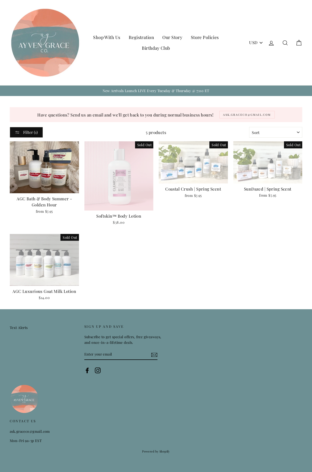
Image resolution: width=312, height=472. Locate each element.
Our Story (172, 37)
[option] (156, 91)
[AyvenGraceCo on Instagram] (98, 370)
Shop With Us (106, 37)
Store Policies (205, 37)
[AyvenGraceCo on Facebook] (87, 370)
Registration (141, 37)
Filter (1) (30, 132)
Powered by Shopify (156, 451)
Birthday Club (156, 48)
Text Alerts (19, 327)
